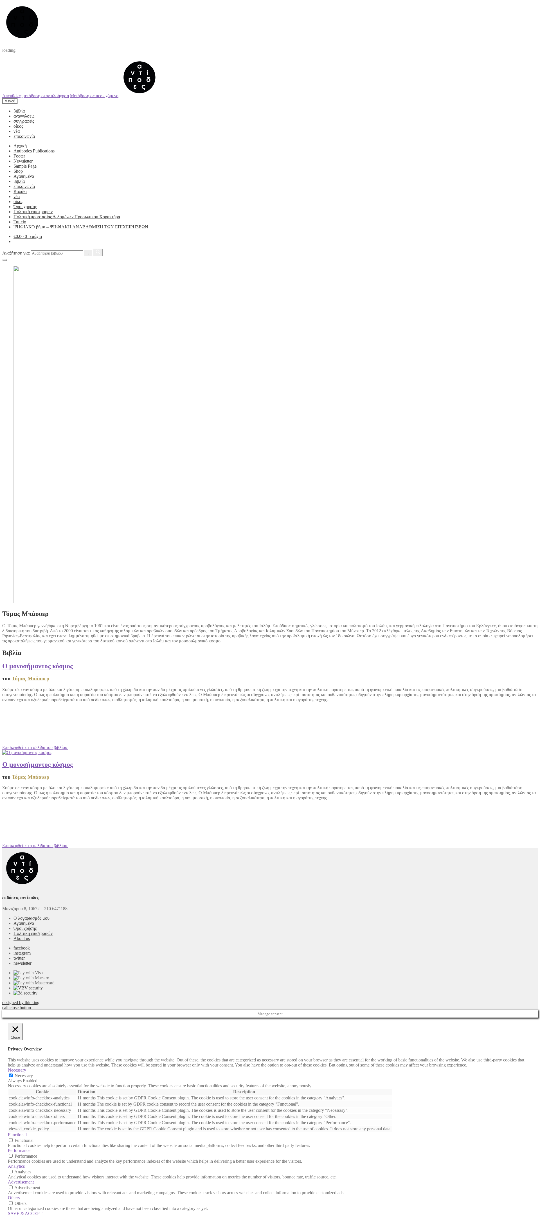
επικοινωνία (24, 136)
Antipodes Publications (34, 150)
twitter (19, 958)
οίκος (18, 126)
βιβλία (19, 111)
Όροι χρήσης (25, 206)
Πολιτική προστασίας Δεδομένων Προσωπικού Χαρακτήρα (67, 216)
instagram (22, 953)
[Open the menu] (4, 260)
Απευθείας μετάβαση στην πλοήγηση (35, 95)
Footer (19, 156)
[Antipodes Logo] (139, 95)
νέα (17, 131)
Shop (18, 171)
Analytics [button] (16, 1166)
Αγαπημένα (24, 176)
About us (22, 938)
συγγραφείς (24, 121)
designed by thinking (20, 1002)
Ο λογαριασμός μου (32, 918)
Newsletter (23, 161)
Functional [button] (17, 1134)
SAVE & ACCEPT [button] (25, 1213)
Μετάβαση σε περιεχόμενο (94, 95)
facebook (22, 948)
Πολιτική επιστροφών (33, 211)
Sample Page (25, 166)
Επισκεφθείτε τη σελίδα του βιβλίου (35, 747)
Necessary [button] (17, 1070)
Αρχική (20, 145)
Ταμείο (20, 221)
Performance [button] (19, 1150)
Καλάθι (20, 191)
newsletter (23, 963)
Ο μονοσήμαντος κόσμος (37, 666)
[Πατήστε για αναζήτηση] (98, 252)
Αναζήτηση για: (16, 253)
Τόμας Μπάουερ (30, 678)
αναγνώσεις (24, 116)
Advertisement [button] (21, 1182)
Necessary (24, 1075)
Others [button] (14, 1197)
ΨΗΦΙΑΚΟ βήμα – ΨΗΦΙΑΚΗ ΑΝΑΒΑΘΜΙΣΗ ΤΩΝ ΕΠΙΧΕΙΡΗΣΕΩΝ (81, 226)
